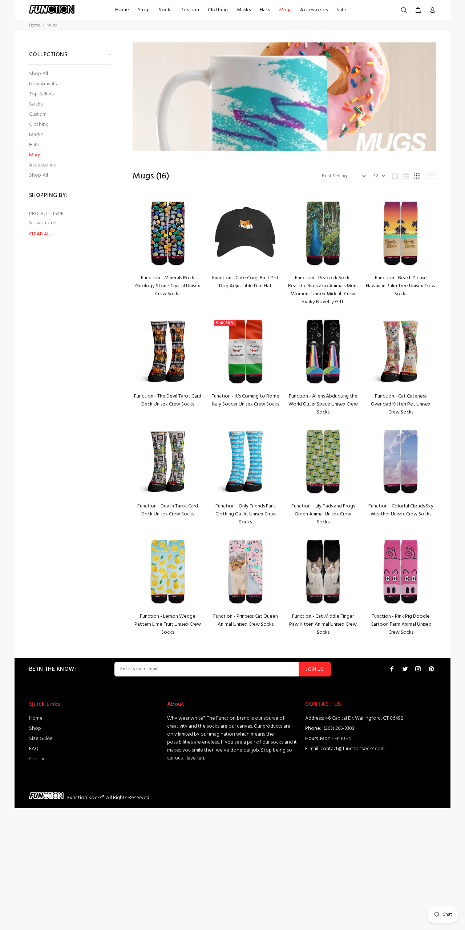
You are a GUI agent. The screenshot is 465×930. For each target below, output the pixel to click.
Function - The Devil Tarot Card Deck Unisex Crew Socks (167, 400)
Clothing (218, 10)
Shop (144, 10)
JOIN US (315, 669)
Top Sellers (41, 94)
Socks (166, 10)
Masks (244, 10)
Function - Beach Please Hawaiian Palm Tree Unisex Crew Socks (401, 286)
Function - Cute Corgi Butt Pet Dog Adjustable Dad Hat (245, 282)
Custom (190, 10)
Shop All (38, 74)
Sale (341, 10)
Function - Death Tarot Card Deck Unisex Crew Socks (167, 510)
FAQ (34, 749)
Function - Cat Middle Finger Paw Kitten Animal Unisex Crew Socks (323, 624)
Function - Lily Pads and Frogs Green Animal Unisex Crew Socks (323, 514)
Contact (38, 759)
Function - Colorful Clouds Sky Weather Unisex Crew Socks (400, 510)
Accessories (314, 10)
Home (122, 10)
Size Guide (41, 738)
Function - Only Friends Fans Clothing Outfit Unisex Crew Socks (245, 514)
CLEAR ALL (40, 234)
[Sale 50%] (245, 351)
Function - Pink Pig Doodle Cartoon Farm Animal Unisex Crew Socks (401, 624)
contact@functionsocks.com (352, 749)
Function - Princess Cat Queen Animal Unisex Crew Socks (245, 620)
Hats (265, 10)
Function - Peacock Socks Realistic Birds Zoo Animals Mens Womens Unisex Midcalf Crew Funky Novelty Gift (323, 290)
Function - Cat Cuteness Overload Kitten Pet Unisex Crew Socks (400, 404)
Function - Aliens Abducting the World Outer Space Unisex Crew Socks (323, 404)
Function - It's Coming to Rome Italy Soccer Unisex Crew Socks (245, 400)
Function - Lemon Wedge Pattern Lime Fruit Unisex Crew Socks (167, 624)
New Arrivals (43, 84)
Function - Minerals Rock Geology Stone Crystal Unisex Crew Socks (167, 286)
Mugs (285, 10)
